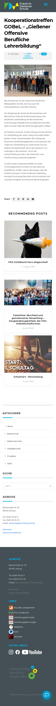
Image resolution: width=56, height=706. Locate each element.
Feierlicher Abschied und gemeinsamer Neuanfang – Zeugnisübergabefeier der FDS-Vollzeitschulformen (28, 319)
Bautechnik (13, 433)
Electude (18, 637)
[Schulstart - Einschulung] (28, 355)
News (27, 56)
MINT (29, 54)
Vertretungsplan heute (24, 617)
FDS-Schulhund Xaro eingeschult (28, 262)
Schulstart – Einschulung (28, 376)
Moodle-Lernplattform (24, 608)
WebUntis (18, 627)
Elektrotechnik (14, 441)
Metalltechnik (14, 448)
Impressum (7, 529)
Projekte (28, 58)
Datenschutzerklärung (12, 532)
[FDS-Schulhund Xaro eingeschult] (28, 240)
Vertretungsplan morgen (25, 622)
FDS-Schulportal (21, 612)
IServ (16, 632)
